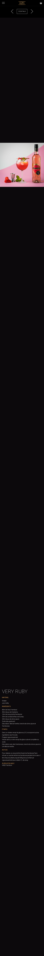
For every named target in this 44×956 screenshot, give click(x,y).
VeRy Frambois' (7, 765)
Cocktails (22, 11)
